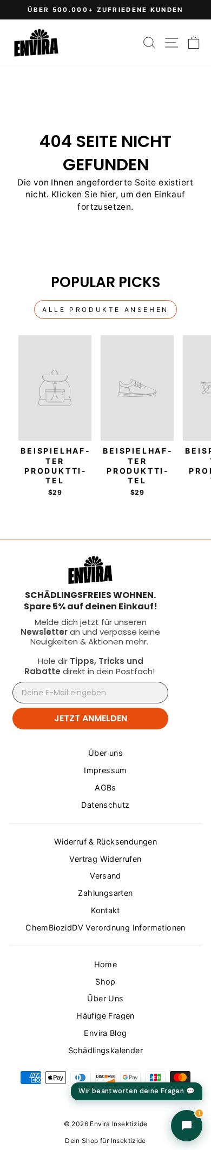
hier (108, 194)
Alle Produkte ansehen (105, 309)
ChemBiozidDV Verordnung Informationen (105, 927)
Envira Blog (105, 1033)
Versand (105, 875)
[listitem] (90, 600)
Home (105, 964)
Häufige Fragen (105, 1015)
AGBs (105, 787)
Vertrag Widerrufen (105, 858)
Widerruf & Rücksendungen (105, 841)
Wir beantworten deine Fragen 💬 (136, 1091)
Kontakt (105, 910)
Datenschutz (105, 804)
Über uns (105, 752)
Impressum (105, 770)
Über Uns (105, 998)
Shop (105, 981)
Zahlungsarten (105, 893)
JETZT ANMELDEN (90, 718)
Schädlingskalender (105, 1050)
